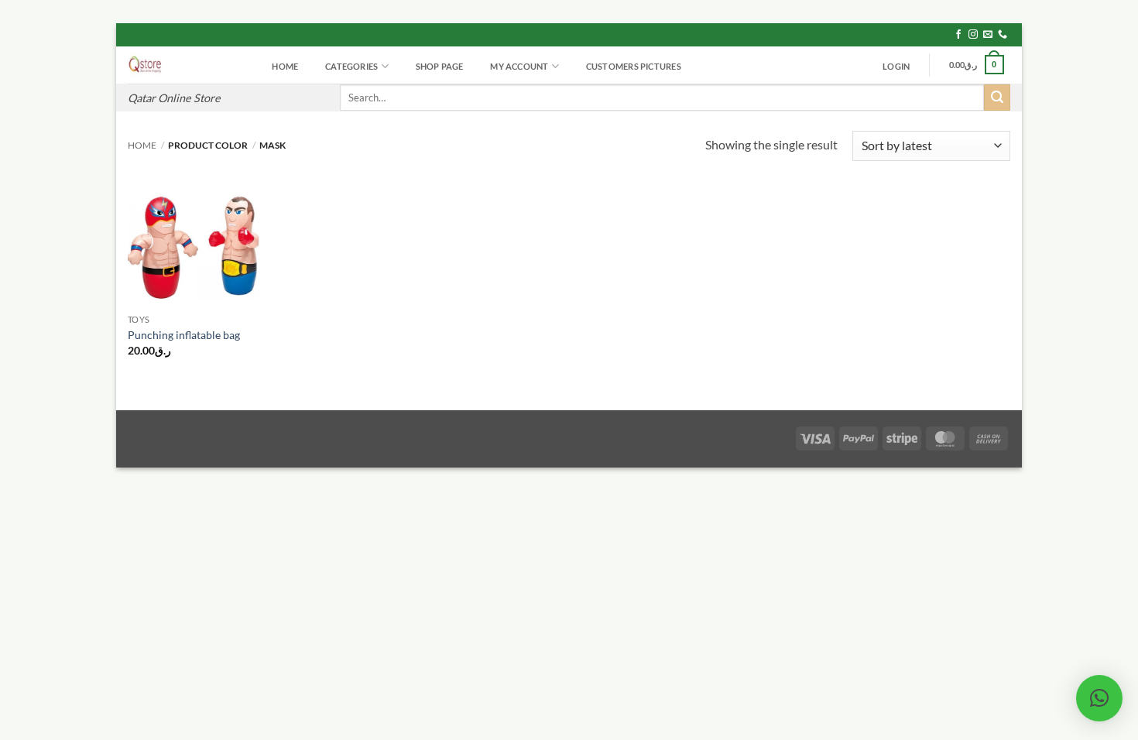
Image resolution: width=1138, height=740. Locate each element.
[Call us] (1002, 34)
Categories (351, 66)
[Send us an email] (987, 34)
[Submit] (997, 97)
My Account (519, 66)
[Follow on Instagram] (973, 34)
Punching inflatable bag (184, 334)
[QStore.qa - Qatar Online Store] (185, 65)
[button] (896, 66)
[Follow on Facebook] (958, 34)
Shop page (440, 66)
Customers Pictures (633, 66)
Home (285, 66)
